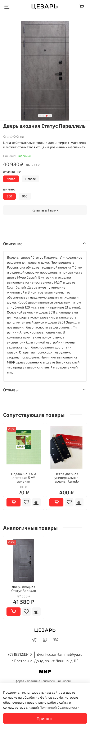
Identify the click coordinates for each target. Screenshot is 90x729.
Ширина (9, 189)
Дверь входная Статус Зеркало (23, 588)
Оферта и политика (27, 681)
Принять (45, 718)
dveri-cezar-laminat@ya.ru (59, 654)
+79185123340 (20, 654)
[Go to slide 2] (43, 116)
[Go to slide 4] (50, 116)
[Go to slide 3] (47, 116)
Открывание (12, 172)
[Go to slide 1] (40, 116)
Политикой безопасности (59, 707)
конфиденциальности (56, 681)
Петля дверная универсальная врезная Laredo (66, 477)
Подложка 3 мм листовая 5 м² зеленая (23, 477)
